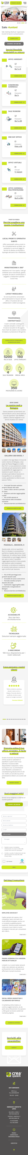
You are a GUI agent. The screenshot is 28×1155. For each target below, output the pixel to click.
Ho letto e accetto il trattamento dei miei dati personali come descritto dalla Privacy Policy (15, 858)
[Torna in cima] (14, 1153)
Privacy (14, 1136)
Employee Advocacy (10, 916)
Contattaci (14, 1147)
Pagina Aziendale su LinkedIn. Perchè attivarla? (14, 963)
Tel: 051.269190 (14, 1124)
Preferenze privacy (14, 1140)
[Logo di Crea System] (4, 3)
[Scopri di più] (14, 13)
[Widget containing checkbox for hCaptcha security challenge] (13, 865)
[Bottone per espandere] (25, 3)
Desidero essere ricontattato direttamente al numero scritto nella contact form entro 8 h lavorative (14, 852)
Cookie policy (14, 1138)
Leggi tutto (23, 938)
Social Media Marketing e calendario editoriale (12, 1003)
